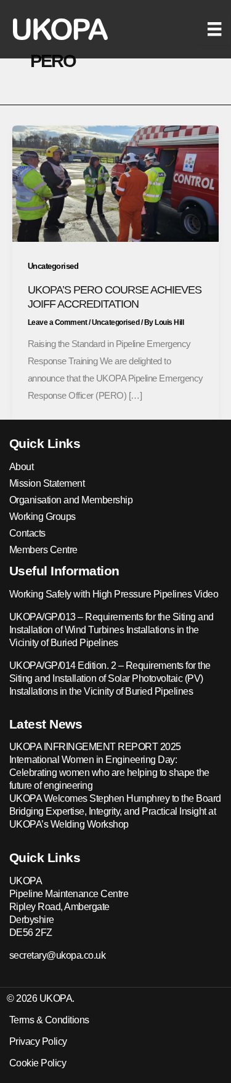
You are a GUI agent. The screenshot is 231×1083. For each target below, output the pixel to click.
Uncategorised (53, 266)
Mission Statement (47, 483)
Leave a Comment (57, 322)
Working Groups (42, 516)
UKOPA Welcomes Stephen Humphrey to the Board (115, 798)
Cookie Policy (38, 1063)
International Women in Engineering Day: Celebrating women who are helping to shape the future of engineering (109, 772)
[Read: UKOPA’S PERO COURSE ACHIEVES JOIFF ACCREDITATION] (115, 182)
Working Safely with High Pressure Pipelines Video (114, 594)
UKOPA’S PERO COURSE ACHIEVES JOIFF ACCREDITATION (114, 296)
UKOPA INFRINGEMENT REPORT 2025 (95, 746)
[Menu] (214, 29)
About (21, 467)
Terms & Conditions (49, 1020)
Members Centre (43, 550)
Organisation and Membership (71, 500)
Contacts (27, 533)
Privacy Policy (38, 1041)
